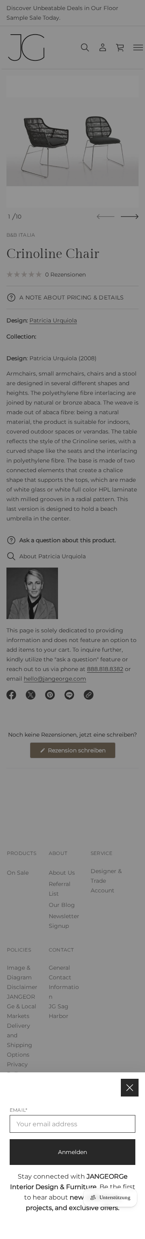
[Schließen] (130, 1088)
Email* (18, 1110)
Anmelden (72, 1152)
